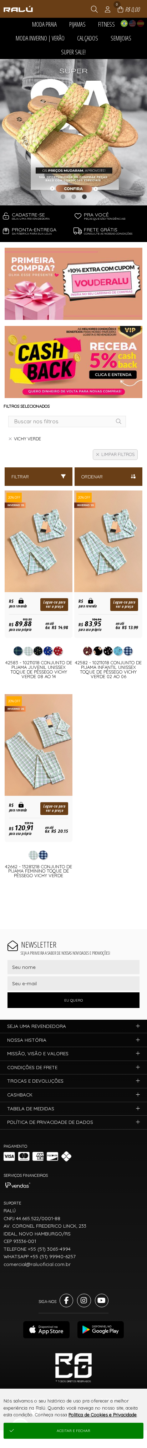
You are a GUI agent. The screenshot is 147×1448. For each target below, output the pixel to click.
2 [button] (73, 196)
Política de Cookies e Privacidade (103, 1414)
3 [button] (84, 196)
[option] (73, 132)
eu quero (73, 1000)
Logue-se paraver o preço (54, 604)
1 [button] (62, 196)
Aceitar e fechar (73, 1430)
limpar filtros (118, 454)
